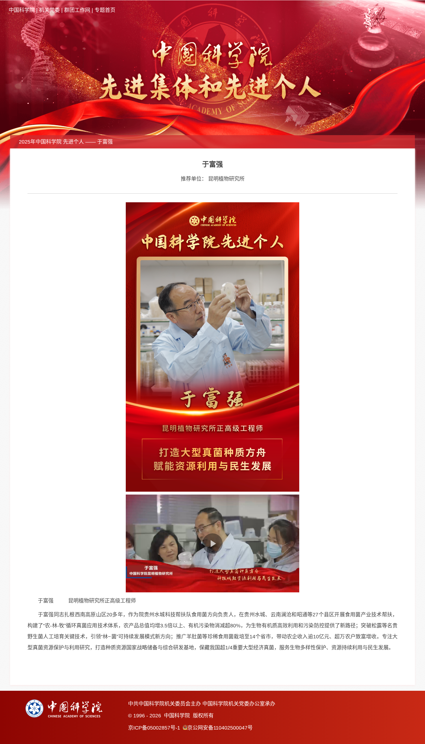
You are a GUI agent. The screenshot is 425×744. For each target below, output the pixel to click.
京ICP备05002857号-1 (154, 728)
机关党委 (49, 10)
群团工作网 (77, 10)
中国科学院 (22, 10)
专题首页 (105, 10)
